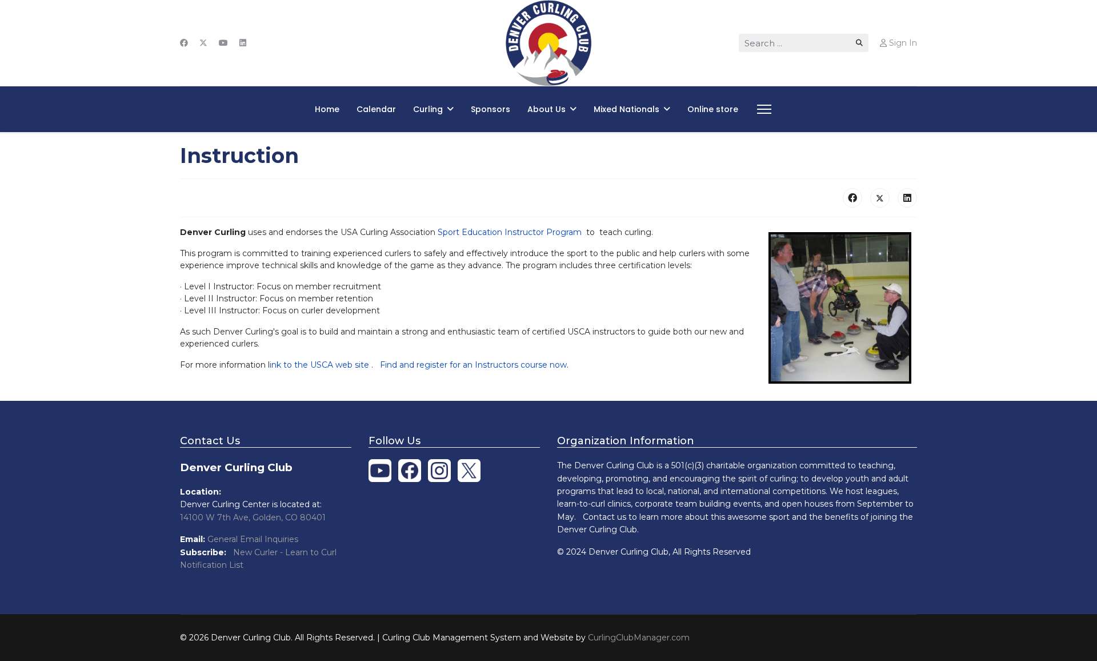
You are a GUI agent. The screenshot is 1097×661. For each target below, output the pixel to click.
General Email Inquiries (252, 539)
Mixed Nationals (626, 109)
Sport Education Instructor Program (510, 232)
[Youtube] (223, 43)
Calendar (376, 109)
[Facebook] (184, 43)
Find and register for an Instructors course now (473, 365)
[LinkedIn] (907, 198)
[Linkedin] (242, 43)
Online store (712, 109)
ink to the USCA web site (320, 365)
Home (327, 109)
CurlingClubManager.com (639, 637)
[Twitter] (203, 43)
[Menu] (761, 109)
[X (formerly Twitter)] (880, 198)
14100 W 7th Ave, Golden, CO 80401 (253, 517)
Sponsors (490, 109)
